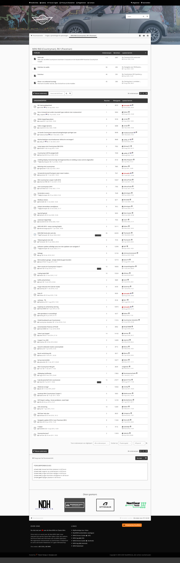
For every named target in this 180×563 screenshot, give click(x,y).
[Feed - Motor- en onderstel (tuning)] (99, 81)
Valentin (126, 433)
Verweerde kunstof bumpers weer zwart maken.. (53, 173)
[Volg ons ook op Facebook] (139, 35)
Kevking (41, 315)
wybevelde (42, 362)
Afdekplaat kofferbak (44, 373)
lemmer (126, 333)
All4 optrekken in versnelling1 (47, 313)
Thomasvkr (44, 235)
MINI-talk (41, 57)
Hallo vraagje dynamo (45, 126)
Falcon (41, 422)
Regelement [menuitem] (82, 3)
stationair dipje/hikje (44, 220)
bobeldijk (126, 427)
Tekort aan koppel (43, 333)
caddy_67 (42, 142)
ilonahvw (41, 342)
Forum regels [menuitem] (53, 3)
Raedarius (42, 302)
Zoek (143, 16)
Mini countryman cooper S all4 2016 (49, 180)
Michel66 (41, 202)
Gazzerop (42, 288)
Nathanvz (42, 215)
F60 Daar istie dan (43, 413)
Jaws (40, 389)
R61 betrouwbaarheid (45, 105)
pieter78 (41, 335)
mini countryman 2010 (45, 187)
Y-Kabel (40, 427)
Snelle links (34, 3)
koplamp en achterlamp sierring (48, 307)
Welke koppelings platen (46, 119)
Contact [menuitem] (91, 3)
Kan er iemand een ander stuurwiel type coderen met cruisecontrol (59, 112)
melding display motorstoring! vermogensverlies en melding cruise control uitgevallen (66, 160)
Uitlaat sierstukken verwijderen (48, 206)
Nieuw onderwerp (41, 93)
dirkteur (126, 273)
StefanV (41, 275)
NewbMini (42, 429)
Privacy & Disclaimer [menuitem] (68, 3)
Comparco (126, 413)
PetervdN (126, 420)
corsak (41, 121)
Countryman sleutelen (45, 322)
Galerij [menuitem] (43, 3)
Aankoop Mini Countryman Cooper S (49, 393)
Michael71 (42, 148)
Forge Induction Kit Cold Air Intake (49, 287)
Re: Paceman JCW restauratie (131, 57)
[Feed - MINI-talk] (99, 57)
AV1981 (41, 107)
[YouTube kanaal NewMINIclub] (143, 35)
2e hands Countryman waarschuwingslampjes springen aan (57, 132)
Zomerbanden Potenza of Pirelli (48, 327)
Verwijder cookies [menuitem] (126, 518)
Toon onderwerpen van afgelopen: (82, 443)
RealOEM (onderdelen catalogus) (83, 533)
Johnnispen (44, 195)
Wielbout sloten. (43, 200)
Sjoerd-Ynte (127, 380)
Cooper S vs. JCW (43, 340)
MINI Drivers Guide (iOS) (82, 535)
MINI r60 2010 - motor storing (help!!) (50, 226)
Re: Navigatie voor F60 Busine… (132, 67)
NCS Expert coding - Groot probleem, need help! (53, 400)
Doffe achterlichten (44, 280)
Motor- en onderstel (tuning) (47, 81)
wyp (40, 255)
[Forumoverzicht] (42, 20)
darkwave (42, 415)
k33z (40, 402)
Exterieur (41, 74)
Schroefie (126, 105)
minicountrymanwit (129, 253)
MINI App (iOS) (78, 538)
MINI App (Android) (80, 543)
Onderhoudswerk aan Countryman (49, 320)
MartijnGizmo (127, 400)
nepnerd (126, 340)
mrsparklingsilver (129, 266)
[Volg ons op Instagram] (147, 35)
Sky (40, 409)
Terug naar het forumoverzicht (43, 458)
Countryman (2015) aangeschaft (48, 153)
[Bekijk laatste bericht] (132, 105)
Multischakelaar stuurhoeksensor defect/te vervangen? (56, 139)
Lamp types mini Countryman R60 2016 (50, 146)
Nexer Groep (42, 555)
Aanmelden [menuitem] (146, 3)
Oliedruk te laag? (43, 387)
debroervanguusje (44, 228)
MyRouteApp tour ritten (80, 530)
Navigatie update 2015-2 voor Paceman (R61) (52, 420)
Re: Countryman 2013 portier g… (132, 74)
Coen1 (125, 220)
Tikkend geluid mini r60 (45, 240)
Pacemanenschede (129, 373)
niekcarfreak (127, 180)
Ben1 (125, 300)
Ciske (40, 382)
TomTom (41, 435)
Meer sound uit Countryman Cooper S (50, 266)
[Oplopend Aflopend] (139, 443)
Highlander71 (43, 168)
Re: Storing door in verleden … (131, 81)
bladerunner (42, 395)
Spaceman (42, 175)
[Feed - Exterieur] (99, 74)
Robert (125, 112)
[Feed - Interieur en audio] (99, 67)
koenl (40, 268)
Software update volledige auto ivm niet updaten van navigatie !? (59, 246)
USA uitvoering (42, 407)
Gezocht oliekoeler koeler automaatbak (50, 347)
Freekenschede (43, 135)
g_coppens (42, 114)
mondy (125, 387)
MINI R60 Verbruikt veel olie (47, 233)
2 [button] (143, 93)
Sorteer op (114, 443)
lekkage (40, 253)
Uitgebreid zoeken (147, 16)
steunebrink (42, 222)
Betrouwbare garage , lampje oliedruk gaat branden (54, 260)
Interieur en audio (43, 67)
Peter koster (127, 213)
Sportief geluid (42, 213)
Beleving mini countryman (46, 166)
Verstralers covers (43, 193)
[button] (146, 93)
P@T (124, 246)
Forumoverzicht (38, 518)
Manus (41, 349)
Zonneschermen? (43, 433)
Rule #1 (40, 293)
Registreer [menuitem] (136, 3)
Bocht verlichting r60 (44, 353)
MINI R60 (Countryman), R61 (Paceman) (52, 49)
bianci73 (41, 262)
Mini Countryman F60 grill (46, 367)
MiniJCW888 (42, 309)
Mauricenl (42, 155)
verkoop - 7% (42, 300)
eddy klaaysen (45, 162)
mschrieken (42, 188)
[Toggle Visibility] (145, 53)
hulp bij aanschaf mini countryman (49, 380)
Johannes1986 (43, 182)
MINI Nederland (78, 546)
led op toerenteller (44, 360)
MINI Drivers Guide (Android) (83, 541)
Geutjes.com (53, 555)
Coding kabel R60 (43, 273)
